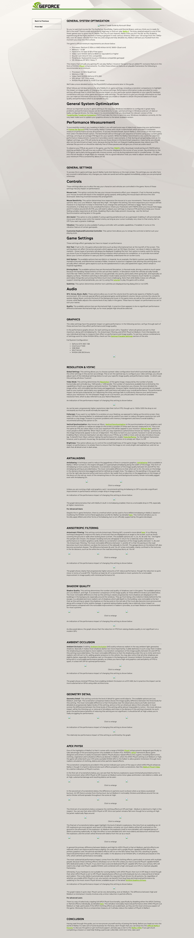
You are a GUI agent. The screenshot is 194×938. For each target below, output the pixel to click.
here (131, 515)
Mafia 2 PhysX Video (151, 767)
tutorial (116, 280)
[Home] (97, 5)
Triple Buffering (129, 437)
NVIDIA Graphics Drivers (136, 880)
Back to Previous (42, 21)
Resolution (104, 382)
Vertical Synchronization (115, 424)
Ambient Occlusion (99, 647)
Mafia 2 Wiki (137, 928)
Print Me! (38, 27)
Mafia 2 (126, 31)
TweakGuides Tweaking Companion (81, 115)
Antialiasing (142, 462)
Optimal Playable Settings (122, 336)
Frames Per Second (76, 129)
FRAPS (117, 148)
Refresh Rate (146, 428)
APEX (133, 752)
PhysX (82, 66)
